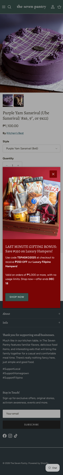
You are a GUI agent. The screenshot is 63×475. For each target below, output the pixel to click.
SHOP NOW (17, 297)
